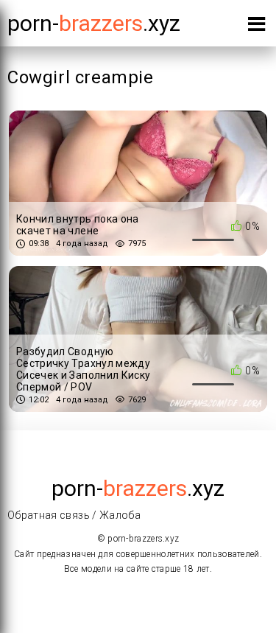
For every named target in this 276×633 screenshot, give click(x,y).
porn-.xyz (93, 23)
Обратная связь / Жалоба (74, 515)
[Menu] (256, 26)
